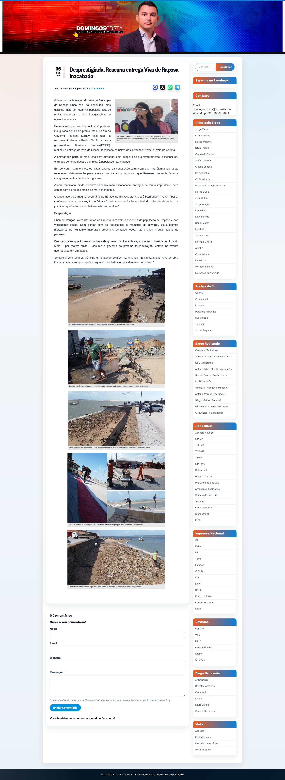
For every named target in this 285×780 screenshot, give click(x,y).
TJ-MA (198, 457)
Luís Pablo (200, 229)
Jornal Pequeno (203, 330)
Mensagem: (57, 672)
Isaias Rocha (202, 173)
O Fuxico (200, 659)
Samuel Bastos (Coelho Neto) (211, 375)
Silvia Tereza (202, 147)
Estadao (199, 564)
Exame (199, 653)
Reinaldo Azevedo (205, 686)
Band (198, 590)
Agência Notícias (204, 432)
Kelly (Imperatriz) (204, 362)
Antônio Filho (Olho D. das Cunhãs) (213, 369)
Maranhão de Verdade (207, 272)
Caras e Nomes (203, 647)
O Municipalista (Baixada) (209, 412)
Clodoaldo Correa (204, 154)
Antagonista (201, 679)
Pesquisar (225, 67)
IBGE (197, 520)
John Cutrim (201, 198)
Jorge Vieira (201, 129)
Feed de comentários (206, 743)
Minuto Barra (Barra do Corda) (211, 406)
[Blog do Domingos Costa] (142, 26)
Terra (198, 558)
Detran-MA (201, 470)
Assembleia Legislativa (207, 488)
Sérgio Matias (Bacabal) (208, 400)
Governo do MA (203, 476)
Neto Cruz (200, 260)
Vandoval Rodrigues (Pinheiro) (211, 387)
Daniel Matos (202, 222)
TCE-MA (199, 451)
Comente (99, 88)
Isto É (198, 641)
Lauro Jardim (202, 704)
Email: (54, 643)
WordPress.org (203, 749)
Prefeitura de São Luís (207, 482)
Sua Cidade (201, 317)
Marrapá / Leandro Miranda (210, 185)
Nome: (54, 628)
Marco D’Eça (202, 191)
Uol (197, 577)
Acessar (199, 730)
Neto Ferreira (202, 216)
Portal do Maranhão (205, 311)
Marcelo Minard (203, 241)
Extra (198, 608)
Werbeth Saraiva (204, 266)
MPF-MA (200, 463)
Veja (197, 634)
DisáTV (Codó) (203, 381)
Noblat (199, 698)
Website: (56, 657)
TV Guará (200, 324)
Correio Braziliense (205, 602)
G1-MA (199, 292)
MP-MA (199, 438)
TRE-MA (199, 445)
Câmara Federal (203, 507)
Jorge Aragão (202, 204)
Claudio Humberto (205, 711)
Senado (199, 501)
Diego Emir (201, 210)
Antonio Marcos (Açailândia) (210, 393)
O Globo (199, 571)
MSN (198, 583)
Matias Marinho (203, 141)
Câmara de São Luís (206, 495)
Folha (198, 546)
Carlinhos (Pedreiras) (206, 350)
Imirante (199, 305)
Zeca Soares (202, 235)
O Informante (202, 135)
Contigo (199, 628)
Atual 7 (199, 248)
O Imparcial (201, 299)
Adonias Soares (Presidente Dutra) (213, 356)
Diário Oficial (202, 513)
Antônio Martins (203, 160)
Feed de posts (203, 737)
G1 (196, 540)
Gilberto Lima (202, 254)
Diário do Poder (203, 596)
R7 (196, 552)
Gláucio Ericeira (203, 166)
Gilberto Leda (202, 179)
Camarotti (200, 692)
